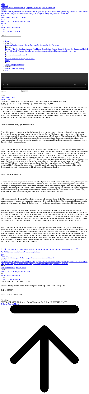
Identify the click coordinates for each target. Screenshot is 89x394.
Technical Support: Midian (10, 304)
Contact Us (5, 31)
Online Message (14, 31)
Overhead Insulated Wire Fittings (25, 12)
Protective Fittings (27, 13)
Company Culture (19, 8)
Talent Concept (6, 27)
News (3, 15)
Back (2, 254)
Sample (3, 23)
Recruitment (16, 27)
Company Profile (7, 8)
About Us (4, 6)
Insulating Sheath (40, 13)
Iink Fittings (10, 13)
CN (2, 33)
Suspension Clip (75, 12)
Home (3, 4)
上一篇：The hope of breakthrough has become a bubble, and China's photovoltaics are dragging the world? (38, 249)
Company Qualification (22, 21)
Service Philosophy (48, 8)
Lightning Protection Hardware (57, 13)
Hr (2, 25)
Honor (3, 19)
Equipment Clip (63, 12)
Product (3, 10)
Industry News (21, 17)
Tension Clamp (52, 12)
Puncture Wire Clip (7, 12)
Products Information (8, 17)
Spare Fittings (42, 12)
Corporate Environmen (33, 8)
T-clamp (18, 13)
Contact (3, 29)
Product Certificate (7, 21)
